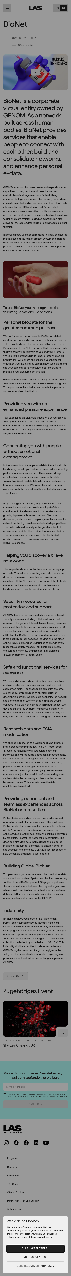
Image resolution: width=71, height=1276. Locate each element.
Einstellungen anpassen (35, 1266)
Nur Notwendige (35, 1257)
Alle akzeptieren (35, 1248)
